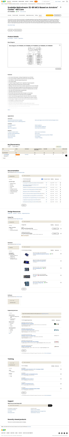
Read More (29, 426)
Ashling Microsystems (25, 347)
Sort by (52, 179)
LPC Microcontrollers (11, 409)
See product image (11, 25)
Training (36, 15)
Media (16, 432)
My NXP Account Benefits (28, 432)
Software (19, 213)
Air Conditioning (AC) (11, 125)
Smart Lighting (37, 136)
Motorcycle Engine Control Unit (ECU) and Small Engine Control (46, 120)
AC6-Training (26, 375)
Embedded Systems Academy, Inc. (28, 324)
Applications (20, 38)
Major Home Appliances (12, 128)
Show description (5, 152)
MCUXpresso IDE (11, 412)
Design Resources (29, 15)
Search (50, 405)
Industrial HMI (10, 137)
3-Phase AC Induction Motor (13, 132)
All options (17, 154)
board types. (18, 244)
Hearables (10, 126)
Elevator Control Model (35, 409)
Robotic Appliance (38, 125)
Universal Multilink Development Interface (41, 253)
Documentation (22, 15)
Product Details (15, 15)
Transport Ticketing (38, 137)
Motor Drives (37, 133)
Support (40, 15)
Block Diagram (10, 38)
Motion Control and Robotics (40, 132)
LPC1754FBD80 (6, 154)
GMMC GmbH (24, 342)
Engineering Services (26, 213)
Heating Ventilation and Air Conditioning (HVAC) (16, 121)
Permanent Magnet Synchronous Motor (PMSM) (44, 134)
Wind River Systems (25, 336)
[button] (63, 1)
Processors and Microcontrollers (14, 3)
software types (19, 296)
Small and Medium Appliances (40, 126)
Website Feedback (19, 435)
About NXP (3, 432)
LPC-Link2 (35, 275)
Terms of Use (6, 435)
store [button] (36, 1)
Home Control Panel (11, 136)
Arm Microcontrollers (23, 3)
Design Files (10, 213)
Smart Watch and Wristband (40, 128)
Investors (12, 432)
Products (6, 3)
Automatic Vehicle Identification (14, 133)
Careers (8, 432)
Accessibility (14, 435)
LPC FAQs (9, 411)
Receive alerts (22, 11)
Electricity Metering (11, 134)
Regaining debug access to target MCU (38, 411)
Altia (23, 330)
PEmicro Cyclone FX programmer (39, 261)
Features (15, 38)
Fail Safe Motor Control (35, 412)
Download (54, 228)
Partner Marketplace (47, 353)
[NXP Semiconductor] (3, 1)
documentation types (20, 172)
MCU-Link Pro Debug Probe (38, 282)
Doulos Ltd (26, 370)
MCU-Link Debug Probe (37, 268)
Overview (9, 15)
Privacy (2, 435)
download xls (58, 146)
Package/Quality (57, 15)
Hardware (15, 213)
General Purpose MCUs (32, 3)
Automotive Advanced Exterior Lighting (15, 120)
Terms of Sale (10, 435)
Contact (20, 432)
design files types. (19, 218)
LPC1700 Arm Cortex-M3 (41, 3)
